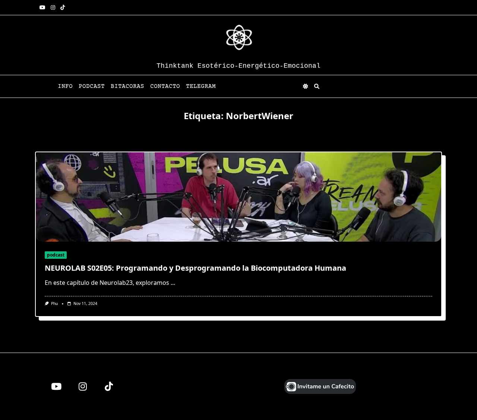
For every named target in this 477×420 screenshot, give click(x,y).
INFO (65, 86)
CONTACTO (165, 86)
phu (54, 303)
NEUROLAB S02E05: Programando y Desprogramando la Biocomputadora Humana (195, 268)
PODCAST (92, 86)
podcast (55, 255)
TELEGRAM (201, 86)
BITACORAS (127, 86)
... (173, 283)
